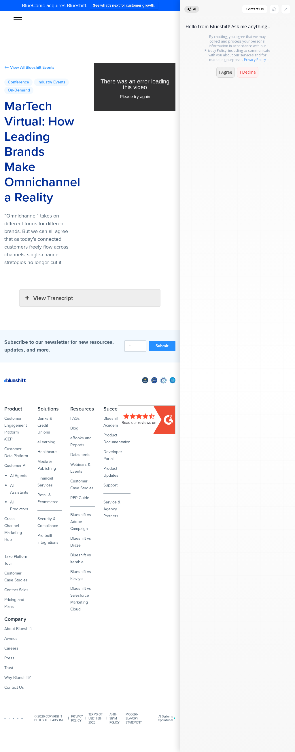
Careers (11, 648)
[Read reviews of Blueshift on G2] (146, 419)
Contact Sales (16, 590)
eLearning (46, 442)
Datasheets (80, 455)
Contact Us (14, 687)
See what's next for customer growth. (124, 5)
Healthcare (47, 452)
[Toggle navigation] (18, 19)
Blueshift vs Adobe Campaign (80, 522)
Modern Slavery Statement (133, 718)
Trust (8, 668)
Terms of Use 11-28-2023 (95, 718)
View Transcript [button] (53, 298)
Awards (11, 638)
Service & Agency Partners (111, 509)
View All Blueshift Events (32, 67)
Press (9, 658)
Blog (74, 428)
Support (110, 485)
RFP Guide (79, 498)
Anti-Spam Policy (114, 718)
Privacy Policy (77, 718)
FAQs (75, 418)
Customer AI (15, 466)
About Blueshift (18, 629)
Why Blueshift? (17, 678)
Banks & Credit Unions (44, 425)
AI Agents (18, 476)
